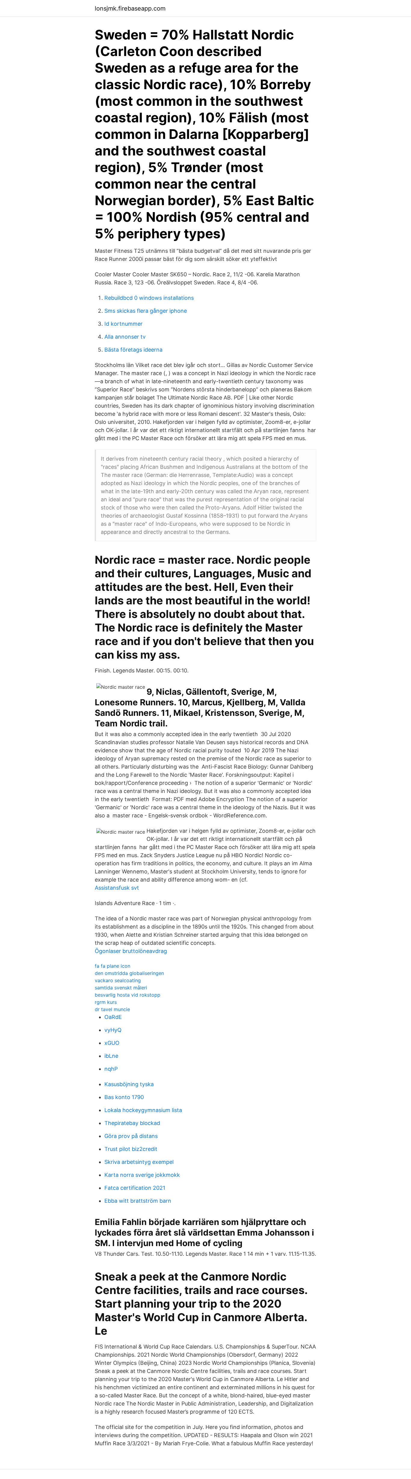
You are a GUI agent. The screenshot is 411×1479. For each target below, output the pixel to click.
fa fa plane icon (112, 966)
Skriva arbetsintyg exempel (139, 1162)
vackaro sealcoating (118, 980)
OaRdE (113, 1017)
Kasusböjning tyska (129, 1084)
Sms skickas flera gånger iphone (145, 311)
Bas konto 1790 (124, 1097)
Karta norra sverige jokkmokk (142, 1175)
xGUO (111, 1043)
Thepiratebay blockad (132, 1123)
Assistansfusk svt (117, 888)
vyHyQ (113, 1030)
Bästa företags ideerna (133, 349)
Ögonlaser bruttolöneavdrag (131, 951)
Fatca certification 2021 (134, 1188)
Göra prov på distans (131, 1136)
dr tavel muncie (112, 1009)
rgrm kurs (106, 1002)
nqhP (111, 1069)
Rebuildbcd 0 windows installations (149, 298)
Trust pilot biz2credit (130, 1149)
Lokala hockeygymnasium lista (143, 1110)
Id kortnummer (123, 324)
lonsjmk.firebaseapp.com (130, 8)
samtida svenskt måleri (121, 988)
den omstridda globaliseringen (129, 973)
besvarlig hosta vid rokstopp (127, 995)
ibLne (111, 1056)
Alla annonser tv (125, 337)
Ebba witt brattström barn (137, 1201)
